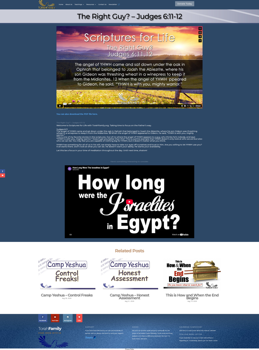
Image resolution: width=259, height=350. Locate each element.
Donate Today (184, 4)
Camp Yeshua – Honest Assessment (129, 296)
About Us (68, 4)
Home (61, 4)
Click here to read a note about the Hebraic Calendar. (197, 330)
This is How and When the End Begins (192, 296)
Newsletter (113, 4)
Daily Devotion (134, 25)
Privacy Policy (129, 349)
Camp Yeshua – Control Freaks (67, 295)
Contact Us (102, 4)
